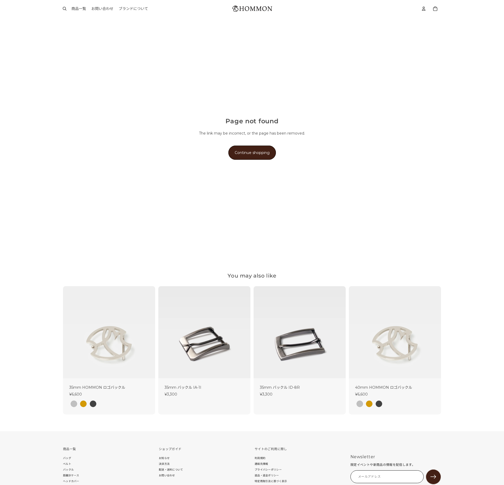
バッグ (67, 458)
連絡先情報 (261, 464)
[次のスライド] (147, 332)
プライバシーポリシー (268, 469)
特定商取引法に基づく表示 (271, 481)
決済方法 (164, 464)
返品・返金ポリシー (267, 475)
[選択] (147, 370)
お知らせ (164, 458)
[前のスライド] (71, 332)
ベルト (67, 464)
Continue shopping (252, 152)
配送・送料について (171, 469)
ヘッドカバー (71, 481)
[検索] (64, 8)
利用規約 (260, 458)
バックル (68, 469)
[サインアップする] (433, 476)
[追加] (242, 370)
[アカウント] (423, 8)
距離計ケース (71, 475)
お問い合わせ (167, 475)
